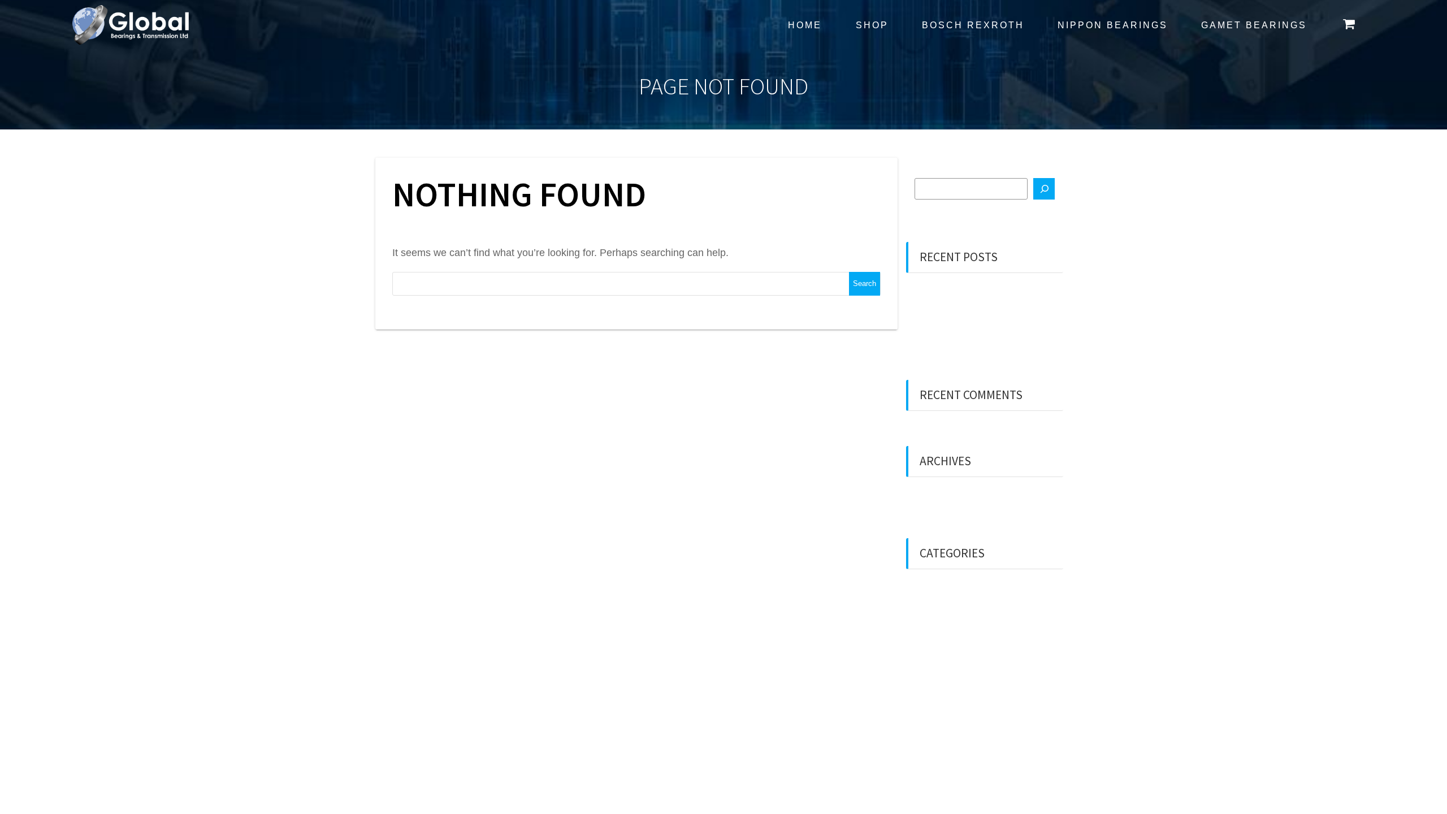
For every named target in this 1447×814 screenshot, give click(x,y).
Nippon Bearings (1113, 25)
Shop (872, 25)
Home (805, 25)
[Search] (1044, 189)
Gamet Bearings (1254, 25)
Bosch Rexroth (973, 25)
